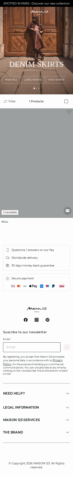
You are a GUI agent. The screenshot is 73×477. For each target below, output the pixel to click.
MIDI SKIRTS (56, 79)
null (5, 221)
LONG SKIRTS (33, 79)
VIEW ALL (11, 79)
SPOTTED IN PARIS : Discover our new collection (37, 3)
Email (7, 339)
